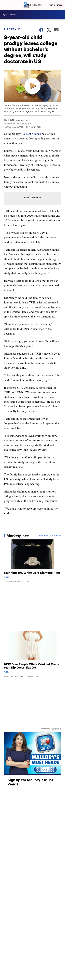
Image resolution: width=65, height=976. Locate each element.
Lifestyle (12, 29)
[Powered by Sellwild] (56, 728)
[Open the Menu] (5, 5)
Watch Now (55, 5)
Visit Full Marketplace (50, 536)
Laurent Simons (31, 134)
